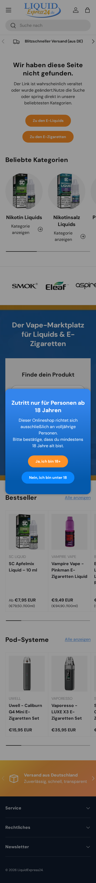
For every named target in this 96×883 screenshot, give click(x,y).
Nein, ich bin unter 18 (48, 477)
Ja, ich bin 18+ (48, 461)
